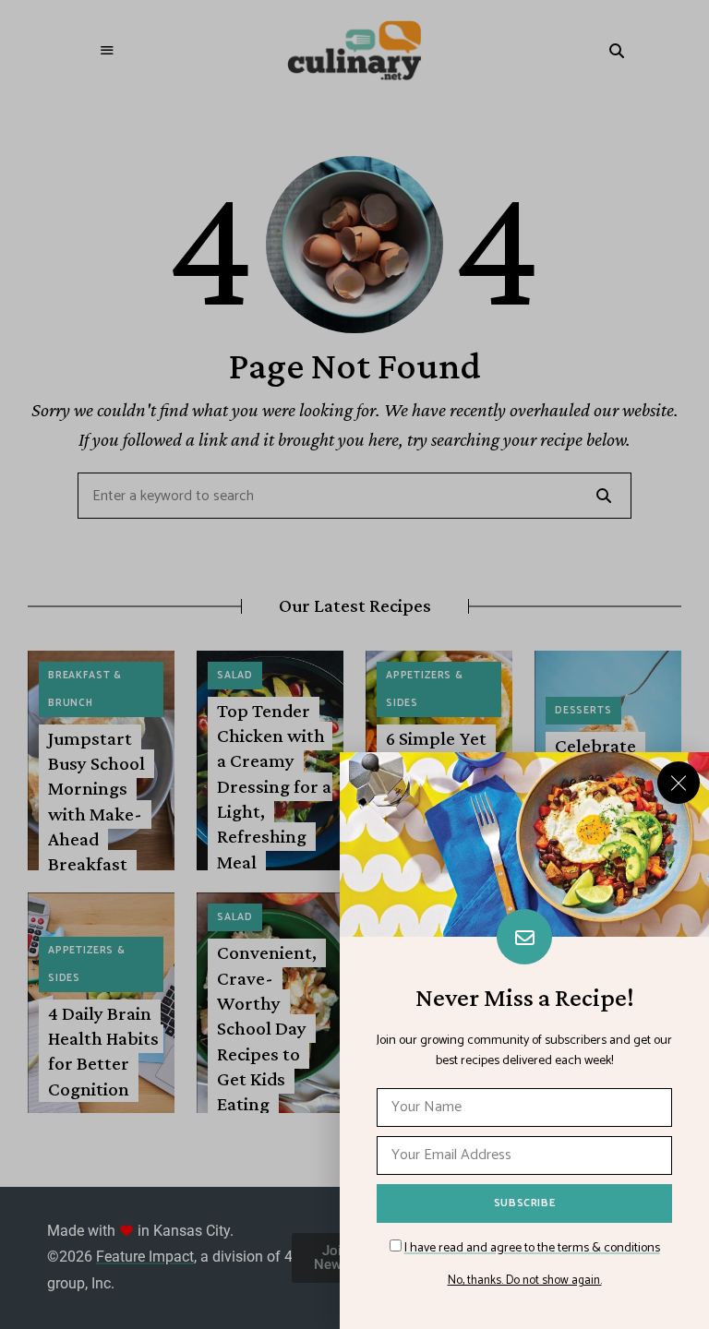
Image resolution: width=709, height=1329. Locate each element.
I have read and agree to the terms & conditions (532, 1248)
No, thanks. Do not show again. (525, 1281)
